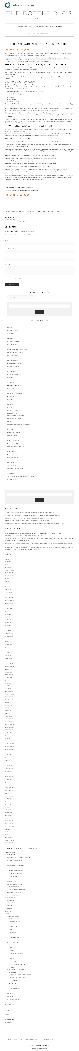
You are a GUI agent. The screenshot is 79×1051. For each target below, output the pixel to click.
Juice (8, 402)
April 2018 (8, 763)
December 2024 (9, 600)
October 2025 (9, 575)
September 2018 (9, 752)
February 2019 (9, 743)
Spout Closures (12, 465)
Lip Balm (9, 407)
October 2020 (9, 699)
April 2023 (8, 630)
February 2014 (9, 826)
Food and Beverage (41, 26)
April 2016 (8, 810)
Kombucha (10, 405)
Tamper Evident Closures (15, 471)
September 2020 (9, 702)
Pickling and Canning (14, 432)
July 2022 (7, 647)
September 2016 (9, 796)
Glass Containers (12, 374)
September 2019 (9, 730)
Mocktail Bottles (12, 427)
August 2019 (8, 732)
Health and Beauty (56, 26)
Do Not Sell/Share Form (47, 1039)
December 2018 (9, 746)
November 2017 (9, 776)
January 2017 (9, 790)
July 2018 (7, 757)
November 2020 (9, 697)
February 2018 (9, 768)
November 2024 (9, 603)
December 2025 (9, 570)
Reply (24, 221)
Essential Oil (11, 358)
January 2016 (9, 815)
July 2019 (7, 735)
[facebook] (7, 50)
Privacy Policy (17, 1039)
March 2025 (8, 592)
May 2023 (7, 628)
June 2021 (8, 683)
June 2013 (8, 832)
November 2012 (9, 843)
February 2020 (9, 719)
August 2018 (8, 754)
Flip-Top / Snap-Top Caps (14, 363)
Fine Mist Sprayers (12, 360)
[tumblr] (18, 50)
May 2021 (7, 685)
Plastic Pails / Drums (13, 457)
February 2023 (9, 633)
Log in (7, 1014)
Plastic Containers (13, 440)
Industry (10, 399)
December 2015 (9, 818)
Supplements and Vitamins (15, 468)
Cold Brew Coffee (12, 344)
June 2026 (8, 562)
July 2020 (7, 708)
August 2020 (8, 705)
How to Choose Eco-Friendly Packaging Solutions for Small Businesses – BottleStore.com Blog (32, 547)
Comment (7, 264)
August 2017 (8, 779)
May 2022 (7, 652)
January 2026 (9, 567)
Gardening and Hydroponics (16, 369)
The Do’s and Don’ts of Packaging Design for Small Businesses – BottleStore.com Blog (29, 538)
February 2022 (9, 661)
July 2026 (7, 559)
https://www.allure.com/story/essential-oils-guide (18, 187)
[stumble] (21, 50)
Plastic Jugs (11, 451)
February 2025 (9, 595)
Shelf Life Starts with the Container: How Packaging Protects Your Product (28, 518)
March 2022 (8, 658)
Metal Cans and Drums (14, 418)
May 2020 (7, 713)
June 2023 (8, 625)
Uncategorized (12, 482)
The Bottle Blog (39, 13)
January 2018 (9, 771)
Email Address (9, 248)
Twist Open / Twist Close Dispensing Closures (20, 476)
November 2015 (9, 821)
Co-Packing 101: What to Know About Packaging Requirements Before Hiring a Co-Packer (32, 515)
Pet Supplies (10, 429)
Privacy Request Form (30, 1039)
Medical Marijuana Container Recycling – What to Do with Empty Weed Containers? (35, 533)
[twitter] (11, 50)
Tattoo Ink (10, 473)
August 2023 (8, 622)
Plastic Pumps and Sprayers (15, 460)
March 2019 (8, 741)
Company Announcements (15, 347)
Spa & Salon (10, 462)
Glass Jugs (10, 380)
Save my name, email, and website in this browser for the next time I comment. (24, 279)
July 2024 (7, 611)
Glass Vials (10, 383)
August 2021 (8, 677)
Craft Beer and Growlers (15, 352)
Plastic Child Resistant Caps (15, 438)
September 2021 (9, 674)
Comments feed (9, 1020)
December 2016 (9, 793)
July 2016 (7, 801)
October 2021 (9, 672)
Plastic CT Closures (13, 443)
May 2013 (7, 834)
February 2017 (9, 787)
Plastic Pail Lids (11, 454)
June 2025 (8, 584)
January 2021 (9, 691)
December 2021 (9, 666)
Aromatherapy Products (15, 325)
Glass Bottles (11, 371)
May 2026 (7, 564)
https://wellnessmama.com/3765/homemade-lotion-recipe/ (21, 190)
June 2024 (8, 614)
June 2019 (8, 738)
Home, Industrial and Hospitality (38, 33)
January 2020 (9, 721)
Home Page (10, 388)
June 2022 (8, 650)
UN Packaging (11, 479)
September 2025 (9, 578)
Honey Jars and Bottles (14, 394)
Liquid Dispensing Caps (14, 410)
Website (7, 256)
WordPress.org (9, 1022)
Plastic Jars (10, 449)
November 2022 (9, 641)
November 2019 (9, 727)
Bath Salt (10, 327)
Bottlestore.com (45, 1045)
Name (7, 240)
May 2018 (7, 760)
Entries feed (8, 1017)
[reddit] (25, 50)
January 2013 (9, 837)
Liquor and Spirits (12, 413)
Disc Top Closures (12, 355)
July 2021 (7, 680)
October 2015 (9, 823)
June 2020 (8, 710)
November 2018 (9, 749)
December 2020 (9, 694)
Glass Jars (10, 377)
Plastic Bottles (12, 435)
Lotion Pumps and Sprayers (15, 416)
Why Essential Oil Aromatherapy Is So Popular (28, 536)
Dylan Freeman (9, 217)
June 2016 (8, 804)
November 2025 (9, 573)
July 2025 (7, 581)
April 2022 (8, 655)
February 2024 (9, 619)
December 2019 (9, 724)
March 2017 (8, 785)
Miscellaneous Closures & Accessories (19, 424)
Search (39, 312)
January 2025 (9, 597)
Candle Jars (10, 333)
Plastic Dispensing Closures (15, 446)
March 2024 (8, 617)
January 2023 (9, 636)
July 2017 (7, 782)
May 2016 (7, 807)
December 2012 (9, 840)
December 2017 (9, 774)
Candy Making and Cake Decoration (18, 336)
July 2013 (7, 829)
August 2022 (8, 644)
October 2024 (9, 606)
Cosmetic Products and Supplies (17, 349)
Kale (33, 1048)
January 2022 (9, 663)
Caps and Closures (13, 341)
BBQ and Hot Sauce (13, 330)
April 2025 (8, 589)
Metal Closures (12, 421)
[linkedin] (14, 50)
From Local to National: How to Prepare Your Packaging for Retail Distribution (29, 512)
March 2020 (8, 716)
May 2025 (7, 586)
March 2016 (8, 812)
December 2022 (9, 639)
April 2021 (8, 688)
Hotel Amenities (12, 396)
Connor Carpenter (13, 202)
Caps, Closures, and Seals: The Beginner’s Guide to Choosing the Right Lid (27, 520)
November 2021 (9, 669)
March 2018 (8, 765)
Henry (6, 533)
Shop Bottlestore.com (24, 26)
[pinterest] (28, 50)
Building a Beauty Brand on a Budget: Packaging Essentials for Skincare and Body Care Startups (34, 523)
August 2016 (8, 798)
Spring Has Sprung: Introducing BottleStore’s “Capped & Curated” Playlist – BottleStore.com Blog (33, 543)
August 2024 (8, 608)
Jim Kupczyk (8, 536)
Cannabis (10, 338)
